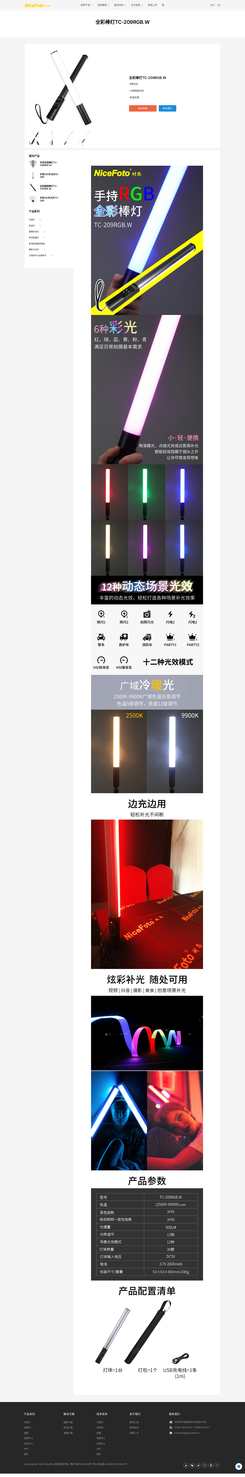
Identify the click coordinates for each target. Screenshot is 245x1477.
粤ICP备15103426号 (81, 1464)
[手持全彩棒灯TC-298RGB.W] (33, 161)
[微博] (198, 1465)
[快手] (211, 1465)
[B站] (204, 1465)
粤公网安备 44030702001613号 (110, 1464)
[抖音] (186, 1465)
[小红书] (217, 1465)
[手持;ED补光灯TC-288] (33, 197)
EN (218, 5)
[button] (163, 5)
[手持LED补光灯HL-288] (33, 173)
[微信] (192, 1465)
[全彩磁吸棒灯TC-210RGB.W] (33, 185)
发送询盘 (142, 108)
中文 (212, 5)
